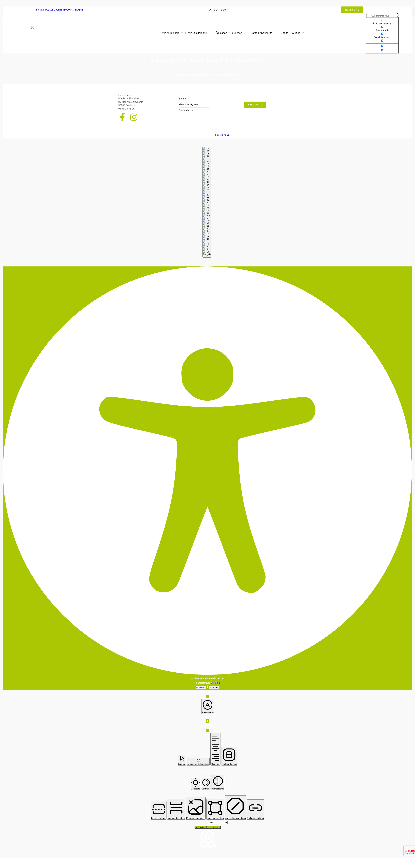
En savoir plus (222, 134)
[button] (212, 264)
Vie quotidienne (197, 33)
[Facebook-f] (122, 117)
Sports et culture (290, 33)
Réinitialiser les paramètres (207, 827)
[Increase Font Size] (207, 687)
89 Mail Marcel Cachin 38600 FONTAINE (59, 9)
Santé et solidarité (261, 33)
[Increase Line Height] (207, 721)
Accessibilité (186, 110)
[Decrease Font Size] (207, 696)
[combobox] (206, 202)
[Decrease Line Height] (207, 730)
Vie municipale (170, 33)
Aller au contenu (197, 822)
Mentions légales (188, 104)
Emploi (182, 99)
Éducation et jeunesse (228, 33)
